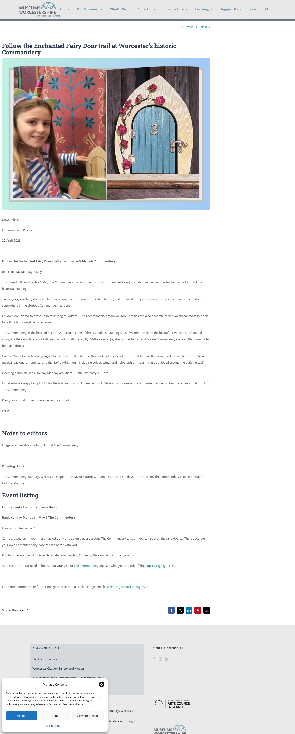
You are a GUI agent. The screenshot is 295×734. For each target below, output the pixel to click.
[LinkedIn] (166, 659)
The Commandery (86, 566)
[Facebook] (154, 659)
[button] (102, 684)
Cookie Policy (53, 725)
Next (204, 27)
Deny (54, 715)
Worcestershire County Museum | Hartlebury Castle (68, 678)
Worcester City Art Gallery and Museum (59, 668)
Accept (21, 715)
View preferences (87, 715)
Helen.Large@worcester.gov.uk (127, 587)
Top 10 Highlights (157, 566)
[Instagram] (160, 659)
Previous (191, 27)
